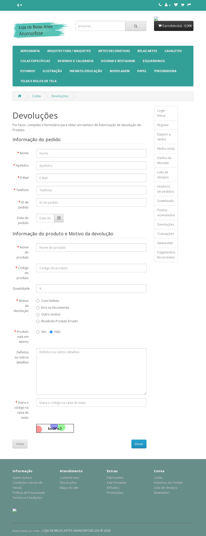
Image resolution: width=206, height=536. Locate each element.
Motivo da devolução (21, 306)
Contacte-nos (69, 477)
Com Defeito (50, 301)
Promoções (115, 493)
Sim (43, 332)
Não (58, 332)
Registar (163, 125)
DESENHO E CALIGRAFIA (75, 61)
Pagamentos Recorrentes (166, 254)
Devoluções (60, 96)
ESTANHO (27, 71)
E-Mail (24, 178)
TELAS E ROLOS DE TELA (38, 81)
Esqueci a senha (164, 136)
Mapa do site (69, 488)
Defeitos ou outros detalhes (22, 357)
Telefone (22, 190)
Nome (24, 153)
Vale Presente (116, 482)
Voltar (20, 444)
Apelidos (22, 165)
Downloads (165, 201)
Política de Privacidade (29, 493)
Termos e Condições (27, 498)
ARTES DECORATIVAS (114, 51)
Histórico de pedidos (165, 189)
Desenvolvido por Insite (26, 530)
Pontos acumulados (166, 212)
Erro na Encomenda (55, 307)
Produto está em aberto (23, 337)
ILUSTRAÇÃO (52, 71)
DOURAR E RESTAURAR (118, 61)
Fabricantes (115, 477)
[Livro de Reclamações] (15, 510)
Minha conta (166, 148)
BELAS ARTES (147, 51)
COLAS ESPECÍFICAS (35, 61)
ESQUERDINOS (154, 61)
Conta (36, 96)
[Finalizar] (189, 5)
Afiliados (113, 488)
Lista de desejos (163, 174)
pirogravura (165, 71)
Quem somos (22, 477)
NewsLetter (165, 243)
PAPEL (142, 71)
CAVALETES (173, 51)
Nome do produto (23, 252)
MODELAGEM (120, 71)
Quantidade (21, 288)
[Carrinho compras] (182, 5)
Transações (165, 234)
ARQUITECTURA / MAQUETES (69, 51)
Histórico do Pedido (168, 482)
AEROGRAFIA (30, 51)
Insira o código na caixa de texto (21, 410)
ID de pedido (23, 204)
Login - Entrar (162, 113)
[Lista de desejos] (176, 5)
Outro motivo (51, 314)
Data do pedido (23, 220)
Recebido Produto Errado (59, 321)
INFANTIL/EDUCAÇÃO (86, 71)
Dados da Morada (164, 160)
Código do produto (23, 273)
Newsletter (161, 493)
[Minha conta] (168, 5)
